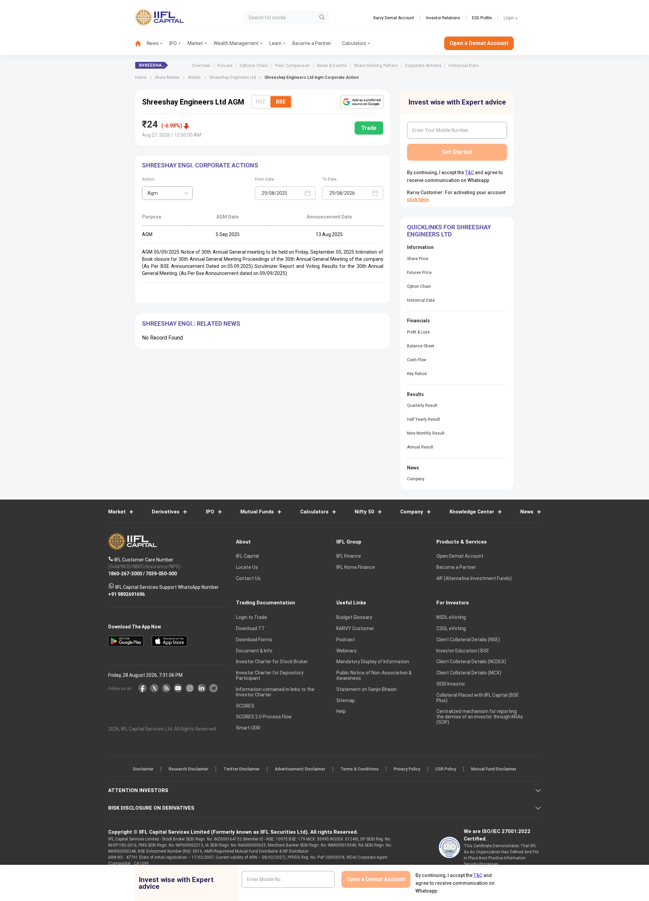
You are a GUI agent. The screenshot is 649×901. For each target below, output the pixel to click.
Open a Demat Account (276, 474)
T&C (288, 494)
